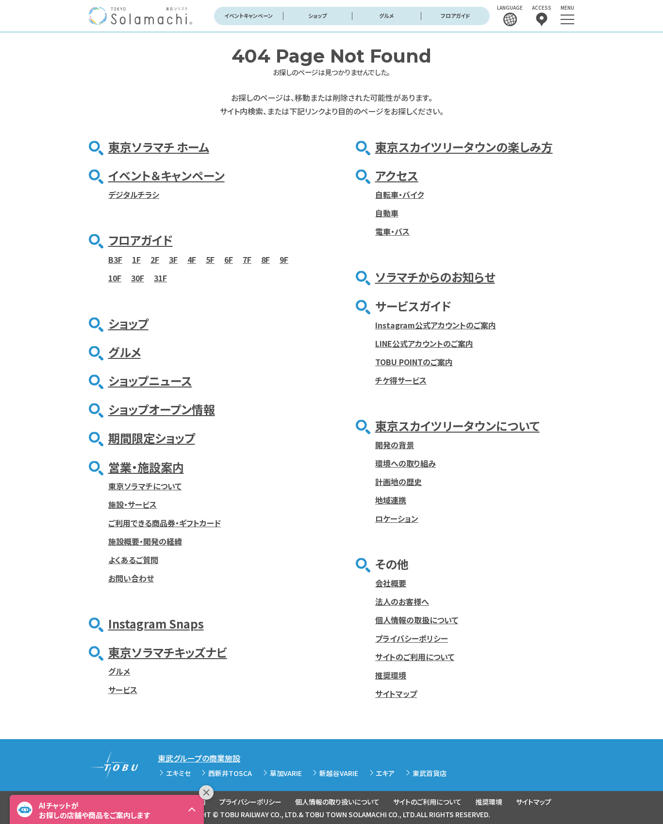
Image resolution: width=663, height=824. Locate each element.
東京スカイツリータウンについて (457, 425)
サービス (122, 689)
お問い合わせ (131, 578)
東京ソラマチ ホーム (158, 146)
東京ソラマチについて (145, 486)
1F (136, 259)
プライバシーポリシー (411, 638)
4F (191, 259)
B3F (115, 259)
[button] (107, 809)
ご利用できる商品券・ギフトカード (164, 523)
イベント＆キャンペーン (166, 175)
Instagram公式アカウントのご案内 (435, 325)
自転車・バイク (399, 194)
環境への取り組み (405, 463)
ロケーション (396, 518)
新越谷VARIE (338, 773)
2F (154, 259)
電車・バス (392, 231)
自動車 (386, 213)
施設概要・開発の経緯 (145, 541)
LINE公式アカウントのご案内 (424, 343)
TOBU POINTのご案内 (414, 362)
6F (228, 259)
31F (160, 278)
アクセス (396, 175)
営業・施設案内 (146, 466)
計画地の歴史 (398, 481)
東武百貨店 (430, 773)
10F (114, 278)
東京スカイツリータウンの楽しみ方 (464, 146)
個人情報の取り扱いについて (337, 802)
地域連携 (390, 500)
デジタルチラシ (133, 194)
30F (137, 278)
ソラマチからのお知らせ (435, 276)
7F (247, 259)
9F (284, 259)
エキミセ (178, 773)
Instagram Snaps (156, 623)
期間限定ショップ (151, 437)
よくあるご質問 (133, 559)
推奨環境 (390, 675)
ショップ (317, 15)
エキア (385, 773)
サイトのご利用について (414, 656)
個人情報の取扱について (416, 620)
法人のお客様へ (402, 601)
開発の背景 (394, 445)
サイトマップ (396, 693)
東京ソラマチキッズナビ (167, 652)
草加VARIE (286, 773)
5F (210, 259)
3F (173, 259)
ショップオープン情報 (161, 409)
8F (265, 259)
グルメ (386, 15)
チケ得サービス (401, 380)
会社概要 (390, 583)
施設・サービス (132, 504)
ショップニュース (150, 380)
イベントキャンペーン (248, 15)
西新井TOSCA (230, 773)
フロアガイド (455, 15)
